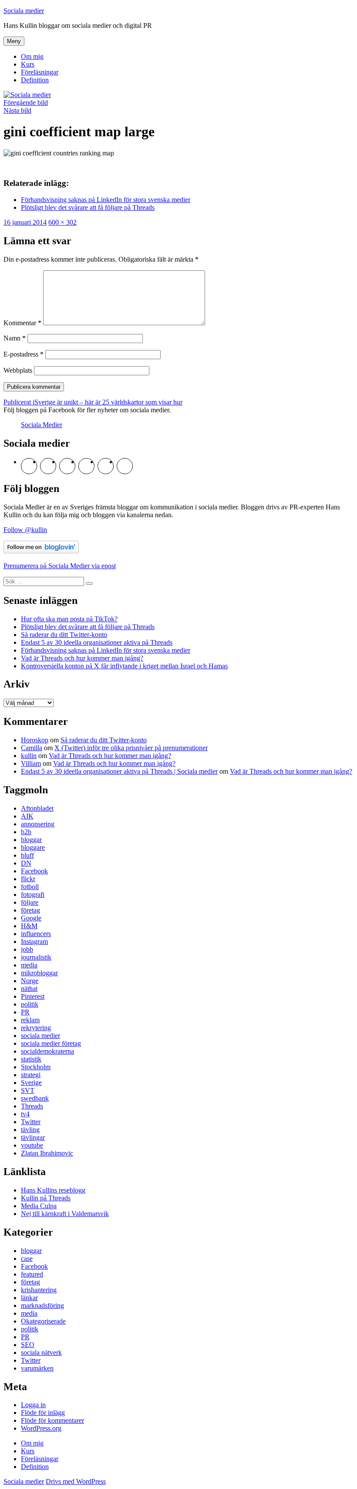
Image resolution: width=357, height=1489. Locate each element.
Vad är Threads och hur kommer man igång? (82, 658)
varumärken (37, 1368)
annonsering (37, 824)
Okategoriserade (43, 1321)
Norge (29, 980)
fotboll (30, 886)
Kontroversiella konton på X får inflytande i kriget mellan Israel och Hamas (124, 666)
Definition (35, 80)
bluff (27, 855)
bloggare (33, 847)
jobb (27, 949)
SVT (27, 1090)
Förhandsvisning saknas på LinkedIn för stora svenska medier (105, 650)
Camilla (31, 747)
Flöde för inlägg (43, 1412)
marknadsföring (42, 1305)
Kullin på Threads (46, 1198)
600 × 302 (62, 222)
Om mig (32, 56)
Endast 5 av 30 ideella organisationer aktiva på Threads (96, 642)
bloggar (31, 839)
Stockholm (36, 1067)
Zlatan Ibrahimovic (47, 1153)
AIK (27, 816)
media (29, 965)
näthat (29, 988)
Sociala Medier (41, 424)
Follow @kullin (25, 529)
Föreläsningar (39, 72)
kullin (29, 755)
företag (30, 910)
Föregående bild (25, 102)
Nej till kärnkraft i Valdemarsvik (65, 1213)
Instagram (34, 941)
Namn (14, 338)
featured (32, 1274)
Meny (14, 41)
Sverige (31, 1082)
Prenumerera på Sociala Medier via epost (59, 565)
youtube (32, 1145)
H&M (29, 926)
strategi (30, 1074)
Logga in (33, 1404)
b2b (26, 831)
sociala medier (40, 1035)
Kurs (27, 64)
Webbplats (17, 370)
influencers (36, 933)
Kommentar (22, 323)
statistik (31, 1059)
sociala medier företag (51, 1043)
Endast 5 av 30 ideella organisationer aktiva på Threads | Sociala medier (119, 771)
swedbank (35, 1098)
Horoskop (34, 740)
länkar (29, 1297)
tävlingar (33, 1137)
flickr (28, 879)
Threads (32, 1106)
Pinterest (32, 996)
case (27, 1258)
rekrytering (36, 1027)
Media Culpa (39, 1205)
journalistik (36, 957)
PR (25, 1012)
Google (31, 918)
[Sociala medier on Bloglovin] (41, 551)
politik (29, 1004)
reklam (30, 1020)
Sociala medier (23, 10)
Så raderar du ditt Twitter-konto (64, 634)
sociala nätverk (41, 1352)
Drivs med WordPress (76, 1481)
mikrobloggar (39, 973)
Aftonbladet (37, 808)
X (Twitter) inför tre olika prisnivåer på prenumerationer (131, 747)
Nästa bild (17, 110)
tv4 (25, 1114)
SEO (27, 1344)
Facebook (34, 871)
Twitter (30, 1121)
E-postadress (23, 354)
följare (29, 902)
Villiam (31, 763)
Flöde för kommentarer (52, 1420)
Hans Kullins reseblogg (53, 1190)
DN (26, 863)
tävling (30, 1129)
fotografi (32, 894)
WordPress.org (41, 1428)
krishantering (39, 1290)
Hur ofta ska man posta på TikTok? (69, 619)
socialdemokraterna (47, 1051)
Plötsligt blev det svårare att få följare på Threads (88, 626)
